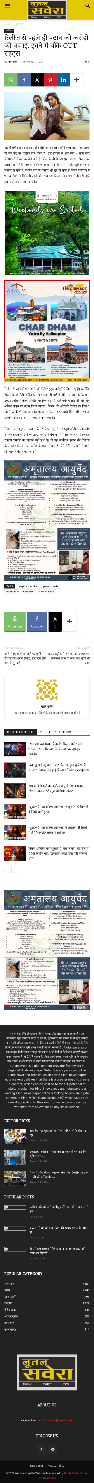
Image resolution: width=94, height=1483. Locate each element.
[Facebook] (24, 79)
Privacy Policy (55, 1466)
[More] (77, 79)
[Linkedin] (63, 79)
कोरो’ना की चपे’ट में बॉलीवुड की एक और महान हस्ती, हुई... (59, 1209)
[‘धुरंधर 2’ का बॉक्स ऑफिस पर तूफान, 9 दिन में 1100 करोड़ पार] (15, 811)
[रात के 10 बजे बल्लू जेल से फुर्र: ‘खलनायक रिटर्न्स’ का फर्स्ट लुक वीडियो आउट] (15, 790)
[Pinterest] (50, 79)
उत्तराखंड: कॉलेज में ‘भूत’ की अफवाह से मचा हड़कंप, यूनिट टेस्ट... (58, 1154)
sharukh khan (46, 591)
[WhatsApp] (10, 79)
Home (8, 24)
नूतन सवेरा (12, 61)
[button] (7, 6)
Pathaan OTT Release (19, 591)
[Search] (88, 6)
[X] (37, 79)
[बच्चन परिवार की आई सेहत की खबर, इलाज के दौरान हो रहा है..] (15, 1232)
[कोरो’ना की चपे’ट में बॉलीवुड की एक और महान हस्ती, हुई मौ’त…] (15, 1210)
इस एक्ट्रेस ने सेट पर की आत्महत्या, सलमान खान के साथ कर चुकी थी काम (69, 658)
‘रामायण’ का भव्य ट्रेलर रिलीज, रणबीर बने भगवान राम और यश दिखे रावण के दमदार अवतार (55, 749)
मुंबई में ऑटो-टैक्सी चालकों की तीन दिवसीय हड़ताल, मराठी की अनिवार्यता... (59, 1175)
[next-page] (14, 870)
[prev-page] (7, 870)
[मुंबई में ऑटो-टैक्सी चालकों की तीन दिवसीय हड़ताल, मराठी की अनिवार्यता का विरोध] (15, 1178)
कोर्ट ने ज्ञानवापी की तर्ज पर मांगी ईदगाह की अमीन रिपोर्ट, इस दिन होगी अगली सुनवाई (25, 658)
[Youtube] (53, 1449)
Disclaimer (36, 1466)
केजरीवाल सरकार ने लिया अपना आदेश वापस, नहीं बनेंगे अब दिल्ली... (57, 1251)
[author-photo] (47, 700)
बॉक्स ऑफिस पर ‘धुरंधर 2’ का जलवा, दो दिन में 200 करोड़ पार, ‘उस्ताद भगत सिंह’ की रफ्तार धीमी (58, 853)
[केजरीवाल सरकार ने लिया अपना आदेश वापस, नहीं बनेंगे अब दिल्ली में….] (15, 1253)
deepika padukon (28, 586)
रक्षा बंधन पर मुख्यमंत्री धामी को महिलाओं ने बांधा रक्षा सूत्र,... (58, 1133)
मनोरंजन (20, 24)
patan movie (50, 586)
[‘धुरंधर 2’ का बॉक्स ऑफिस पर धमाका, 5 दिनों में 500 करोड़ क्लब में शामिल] (15, 832)
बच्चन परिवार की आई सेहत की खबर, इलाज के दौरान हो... (59, 1230)
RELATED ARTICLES (20, 732)
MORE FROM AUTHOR (55, 732)
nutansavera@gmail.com (55, 1420)
